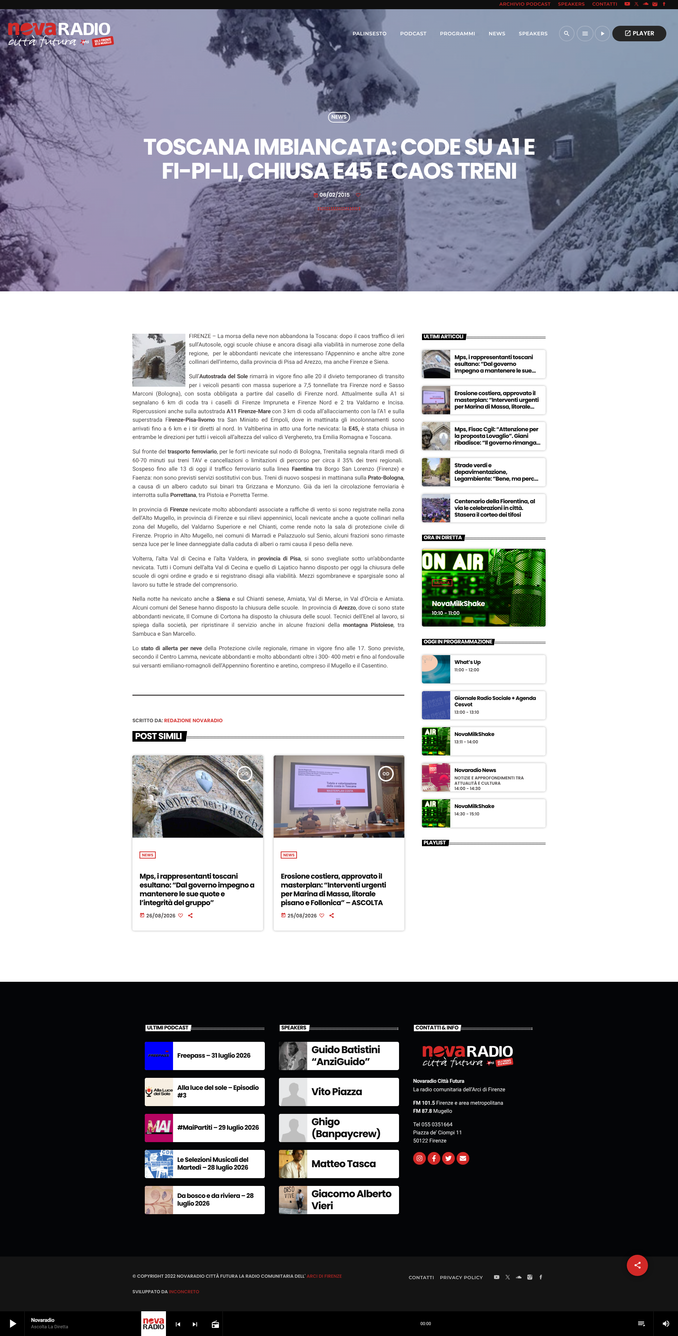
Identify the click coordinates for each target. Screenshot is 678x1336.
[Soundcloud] (646, 4)
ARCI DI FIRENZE (324, 1276)
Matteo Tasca (343, 1164)
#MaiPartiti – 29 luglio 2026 (218, 1127)
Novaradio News (475, 770)
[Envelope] (463, 1158)
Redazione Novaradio (193, 720)
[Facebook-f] (434, 1158)
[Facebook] (664, 4)
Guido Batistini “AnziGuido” (345, 1056)
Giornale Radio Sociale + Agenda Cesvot (495, 701)
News (339, 117)
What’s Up (467, 662)
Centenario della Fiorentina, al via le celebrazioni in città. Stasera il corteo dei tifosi (494, 508)
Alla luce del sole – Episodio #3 (218, 1091)
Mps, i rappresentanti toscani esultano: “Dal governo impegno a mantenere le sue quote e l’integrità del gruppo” (196, 889)
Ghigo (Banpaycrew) (346, 1128)
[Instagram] (655, 4)
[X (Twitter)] (637, 4)
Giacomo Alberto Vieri (351, 1200)
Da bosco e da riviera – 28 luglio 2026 (215, 1200)
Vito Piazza (336, 1092)
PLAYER (639, 33)
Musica (442, 583)
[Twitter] (448, 1158)
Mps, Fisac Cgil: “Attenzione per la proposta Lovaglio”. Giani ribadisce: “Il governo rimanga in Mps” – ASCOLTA (496, 439)
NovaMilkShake (458, 603)
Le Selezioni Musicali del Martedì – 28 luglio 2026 (212, 1164)
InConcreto (184, 1291)
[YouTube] (627, 4)
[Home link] (45, 33)
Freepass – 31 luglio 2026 (213, 1055)
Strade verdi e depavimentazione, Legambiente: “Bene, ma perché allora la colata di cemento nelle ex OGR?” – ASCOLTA (497, 479)
